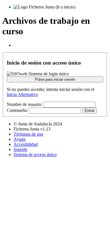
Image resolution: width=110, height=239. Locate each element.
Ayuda (19, 139)
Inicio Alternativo (22, 94)
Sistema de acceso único (35, 154)
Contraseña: (17, 110)
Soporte (20, 149)
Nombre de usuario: (24, 104)
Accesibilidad (26, 144)
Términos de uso (28, 134)
